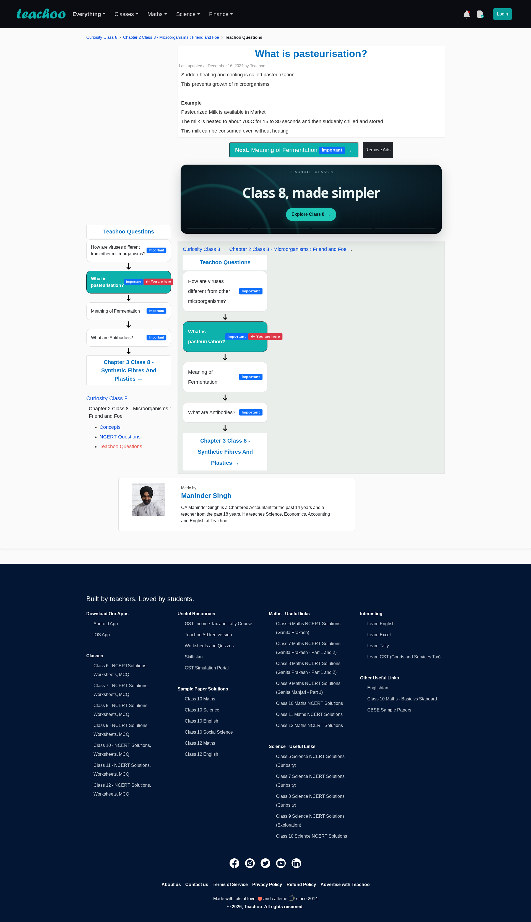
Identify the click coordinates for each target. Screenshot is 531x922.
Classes (124, 14)
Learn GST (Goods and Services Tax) (404, 657)
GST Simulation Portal (207, 668)
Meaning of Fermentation (127, 311)
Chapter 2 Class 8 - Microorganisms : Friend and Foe (171, 37)
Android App (105, 623)
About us (171, 884)
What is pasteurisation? (131, 282)
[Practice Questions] (480, 14)
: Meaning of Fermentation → (293, 150)
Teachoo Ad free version (208, 634)
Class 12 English (201, 754)
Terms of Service (230, 884)
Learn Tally (378, 645)
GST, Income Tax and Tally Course (218, 623)
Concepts (110, 427)
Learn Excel (379, 634)
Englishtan (377, 687)
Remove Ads (378, 149)
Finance (218, 14)
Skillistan (194, 657)
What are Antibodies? (127, 337)
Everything (86, 14)
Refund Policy (301, 884)
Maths (155, 14)
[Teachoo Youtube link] (281, 863)
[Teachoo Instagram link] (250, 863)
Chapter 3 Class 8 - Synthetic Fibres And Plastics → (128, 370)
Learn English (381, 623)
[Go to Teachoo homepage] (41, 14)
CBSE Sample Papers (389, 710)
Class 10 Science (202, 710)
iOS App (101, 634)
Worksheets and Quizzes (209, 645)
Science (186, 14)
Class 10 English (201, 721)
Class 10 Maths (200, 699)
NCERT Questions (120, 437)
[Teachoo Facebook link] (235, 863)
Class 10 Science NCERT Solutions (311, 836)
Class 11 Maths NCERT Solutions (309, 714)
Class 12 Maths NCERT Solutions (309, 725)
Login (502, 14)
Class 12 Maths (200, 743)
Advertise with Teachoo (345, 884)
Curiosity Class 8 (101, 37)
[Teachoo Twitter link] (266, 863)
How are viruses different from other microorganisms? (127, 250)
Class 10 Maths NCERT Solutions (309, 703)
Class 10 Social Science (209, 732)
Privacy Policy (267, 884)
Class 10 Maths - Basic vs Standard (402, 699)
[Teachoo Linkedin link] (296, 863)
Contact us (196, 884)
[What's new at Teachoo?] (466, 14)
